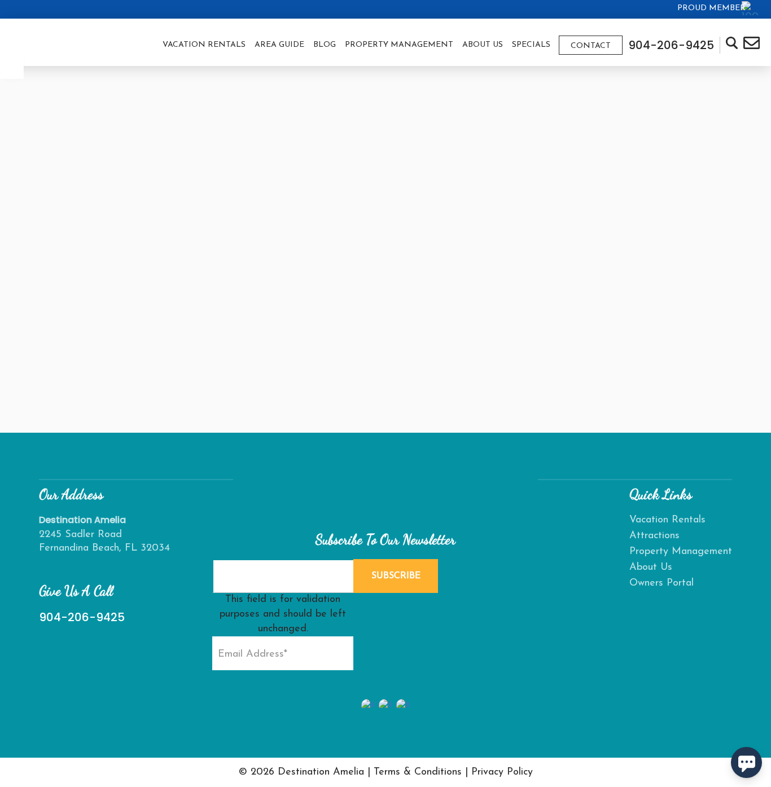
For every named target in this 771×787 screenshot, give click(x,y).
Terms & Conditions (418, 772)
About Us (482, 45)
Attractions (654, 536)
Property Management (399, 45)
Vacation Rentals (204, 45)
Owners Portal (661, 583)
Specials (531, 45)
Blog (324, 45)
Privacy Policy (502, 772)
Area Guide (279, 45)
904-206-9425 (82, 617)
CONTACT (591, 46)
